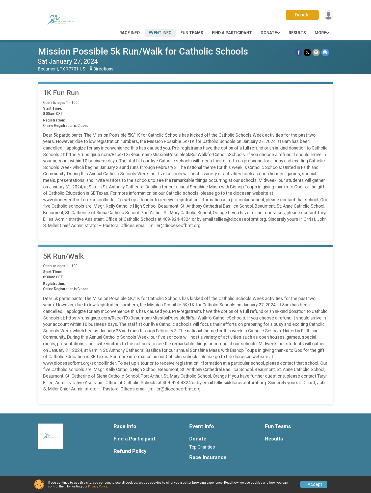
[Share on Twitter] (307, 52)
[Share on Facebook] (298, 52)
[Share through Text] (325, 52)
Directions (103, 68)
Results (297, 32)
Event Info (160, 32)
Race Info (129, 32)
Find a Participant (232, 32)
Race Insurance (207, 457)
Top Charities (202, 447)
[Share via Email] (316, 52)
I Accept (313, 484)
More (320, 32)
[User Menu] (328, 15)
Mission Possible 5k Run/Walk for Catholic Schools (143, 51)
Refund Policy (130, 451)
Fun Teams (191, 32)
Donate (302, 14)
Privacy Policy (97, 486)
